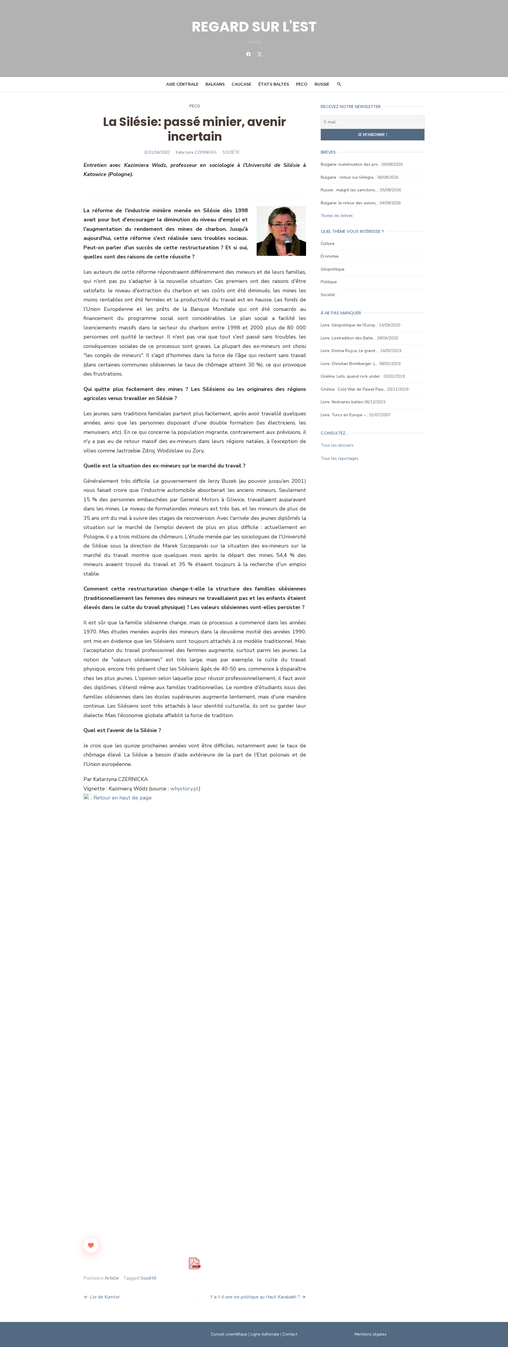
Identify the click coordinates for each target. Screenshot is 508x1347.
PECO (302, 84)
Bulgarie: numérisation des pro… (350, 164)
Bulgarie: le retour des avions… (349, 203)
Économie (330, 256)
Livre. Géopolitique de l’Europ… (349, 325)
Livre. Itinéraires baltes (342, 402)
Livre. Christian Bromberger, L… (349, 363)
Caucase (241, 84)
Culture (328, 243)
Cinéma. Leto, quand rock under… (351, 376)
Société (148, 1278)
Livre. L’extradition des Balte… (348, 338)
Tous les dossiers (337, 445)
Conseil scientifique (229, 1334)
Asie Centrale (182, 84)
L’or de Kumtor (105, 1297)
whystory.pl (184, 788)
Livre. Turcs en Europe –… (344, 415)
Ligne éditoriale (264, 1334)
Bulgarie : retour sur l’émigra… (348, 177)
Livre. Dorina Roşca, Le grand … (350, 351)
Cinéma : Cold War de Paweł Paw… (353, 389)
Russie (322, 84)
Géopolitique (333, 269)
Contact (290, 1334)
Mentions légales (371, 1334)
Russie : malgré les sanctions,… (350, 190)
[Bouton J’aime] (90, 1245)
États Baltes (273, 84)
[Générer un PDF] (194, 1263)
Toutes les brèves (337, 215)
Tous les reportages (340, 458)
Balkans (215, 84)
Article (112, 1278)
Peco (194, 106)
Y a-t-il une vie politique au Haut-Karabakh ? (255, 1297)
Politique (329, 282)
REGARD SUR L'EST (254, 27)
